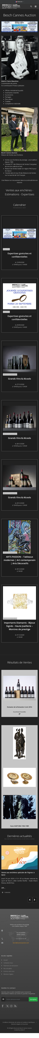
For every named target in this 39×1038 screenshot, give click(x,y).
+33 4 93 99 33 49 (21, 938)
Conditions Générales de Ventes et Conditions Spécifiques (19, 1022)
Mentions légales (8, 974)
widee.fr (22, 1030)
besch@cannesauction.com (21, 943)
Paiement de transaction (11, 966)
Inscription (33, 999)
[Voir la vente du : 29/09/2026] (19, 296)
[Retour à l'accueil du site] (11, 6)
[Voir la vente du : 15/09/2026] (19, 234)
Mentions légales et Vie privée (19, 1024)
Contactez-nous (8, 963)
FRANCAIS (19, 1)
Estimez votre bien (9, 971)
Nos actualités (8, 968)
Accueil (6, 960)
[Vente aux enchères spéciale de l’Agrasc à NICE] (19, 857)
